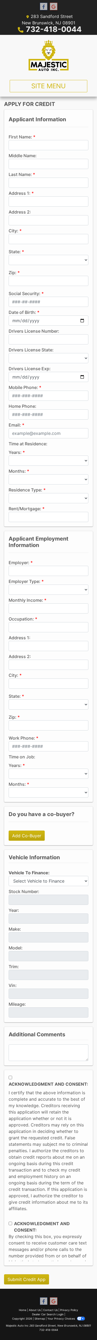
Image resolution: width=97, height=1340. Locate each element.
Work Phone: (22, 738)
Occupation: (21, 619)
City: (13, 230)
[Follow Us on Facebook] (43, 6)
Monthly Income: (26, 600)
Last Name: (20, 174)
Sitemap (39, 1318)
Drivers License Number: (34, 331)
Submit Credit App (27, 1279)
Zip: (12, 272)
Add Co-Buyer (26, 835)
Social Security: (24, 293)
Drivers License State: (31, 350)
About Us (35, 1310)
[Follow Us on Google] (53, 6)
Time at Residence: (28, 443)
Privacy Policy (69, 1310)
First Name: (20, 136)
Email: (15, 425)
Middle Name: (23, 155)
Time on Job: (22, 756)
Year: (14, 910)
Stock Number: (24, 891)
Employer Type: (24, 581)
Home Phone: (22, 406)
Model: (16, 947)
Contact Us (50, 1310)
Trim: (14, 966)
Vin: (13, 985)
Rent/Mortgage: (25, 508)
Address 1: (19, 193)
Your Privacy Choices (61, 1318)
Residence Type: (25, 490)
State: (15, 251)
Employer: (19, 562)
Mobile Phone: (23, 387)
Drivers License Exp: (30, 368)
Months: (17, 471)
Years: (15, 452)
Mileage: (17, 1004)
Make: (15, 929)
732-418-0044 (54, 29)
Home (22, 1310)
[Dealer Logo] (48, 55)
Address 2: (20, 212)
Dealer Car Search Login (48, 1314)
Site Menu (48, 86)
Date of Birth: (22, 312)
